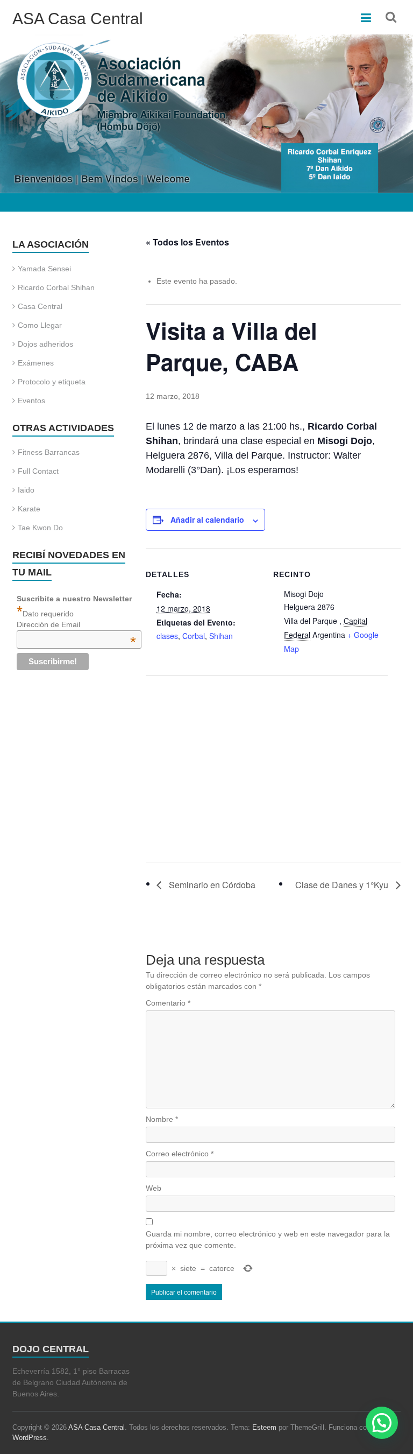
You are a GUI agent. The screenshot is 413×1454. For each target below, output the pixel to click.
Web (153, 1188)
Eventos (31, 400)
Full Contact (38, 471)
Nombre (162, 1119)
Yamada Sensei (44, 268)
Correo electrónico (179, 1153)
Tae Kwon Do (40, 527)
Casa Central (40, 306)
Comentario (168, 1003)
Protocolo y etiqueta (52, 381)
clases (167, 635)
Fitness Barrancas (49, 452)
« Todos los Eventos (187, 242)
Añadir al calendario (207, 519)
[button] (382, 1423)
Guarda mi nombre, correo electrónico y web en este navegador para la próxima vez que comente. (268, 1239)
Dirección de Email (77, 624)
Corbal (193, 635)
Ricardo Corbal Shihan (56, 287)
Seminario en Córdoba (211, 885)
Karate (29, 508)
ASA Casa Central (77, 18)
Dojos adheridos (45, 344)
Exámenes (36, 363)
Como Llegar (40, 325)
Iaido (26, 490)
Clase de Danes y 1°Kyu (342, 885)
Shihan (221, 635)
